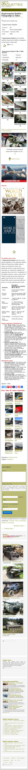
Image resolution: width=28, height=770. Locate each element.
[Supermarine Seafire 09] (20, 118)
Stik (19, 760)
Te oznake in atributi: (7, 484)
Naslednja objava (20, 526)
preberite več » (17, 687)
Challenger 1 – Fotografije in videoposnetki (16, 683)
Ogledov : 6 (13, 723)
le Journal (5, 762)
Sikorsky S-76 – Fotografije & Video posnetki (15, 700)
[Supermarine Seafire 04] (8, 86)
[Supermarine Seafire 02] (20, 66)
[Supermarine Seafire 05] (20, 92)
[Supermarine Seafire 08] (8, 112)
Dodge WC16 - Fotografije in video (11, 580)
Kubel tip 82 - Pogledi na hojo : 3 (10, 732)
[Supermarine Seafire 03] (20, 79)
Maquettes (13, 758)
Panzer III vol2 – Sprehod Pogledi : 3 (11, 734)
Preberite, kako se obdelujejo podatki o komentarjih (13, 522)
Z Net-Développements (8, 764)
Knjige (12, 760)
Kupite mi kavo (15, 159)
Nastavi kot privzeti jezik (8, 537)
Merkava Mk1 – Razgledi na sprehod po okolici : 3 (14, 730)
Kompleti (11, 762)
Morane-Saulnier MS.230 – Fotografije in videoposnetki (16, 695)
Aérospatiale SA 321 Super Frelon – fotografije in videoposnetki (15, 707)
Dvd (16, 760)
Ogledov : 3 (12, 731)
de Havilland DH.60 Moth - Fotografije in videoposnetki (16, 689)
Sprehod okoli (13, 457)
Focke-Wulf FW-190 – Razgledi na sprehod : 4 (13, 726)
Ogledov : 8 (14, 721)
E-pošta (4, 499)
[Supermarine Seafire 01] (8, 70)
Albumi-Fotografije (20, 758)
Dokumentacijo (6, 758)
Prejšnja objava (7, 528)
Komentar (4, 470)
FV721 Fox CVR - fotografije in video (12, 561)
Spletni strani (5, 506)
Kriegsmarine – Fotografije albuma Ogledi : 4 (13, 728)
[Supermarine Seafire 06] (8, 99)
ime (3, 494)
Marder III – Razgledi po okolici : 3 (11, 729)
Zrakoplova (10, 459)
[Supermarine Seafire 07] (20, 105)
